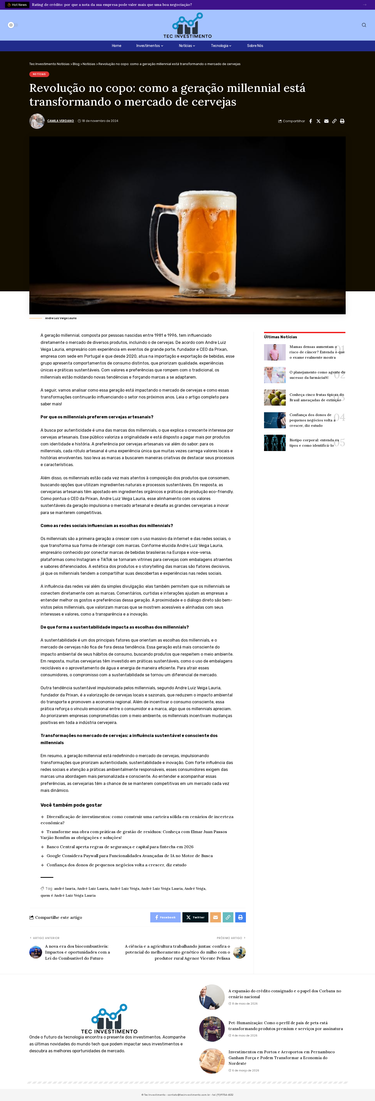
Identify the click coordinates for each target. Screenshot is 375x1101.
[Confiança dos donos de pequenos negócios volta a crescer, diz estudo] (275, 420)
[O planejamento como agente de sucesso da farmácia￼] (275, 375)
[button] (364, 4)
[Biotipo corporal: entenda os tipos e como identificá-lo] (275, 443)
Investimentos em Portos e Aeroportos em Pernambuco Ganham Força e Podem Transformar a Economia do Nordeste (282, 1057)
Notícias (39, 74)
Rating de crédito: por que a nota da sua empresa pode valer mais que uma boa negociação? (112, 4)
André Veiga (194, 888)
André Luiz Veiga (124, 888)
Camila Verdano (60, 121)
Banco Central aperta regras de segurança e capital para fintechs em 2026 (120, 846)
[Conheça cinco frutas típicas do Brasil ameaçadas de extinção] (275, 398)
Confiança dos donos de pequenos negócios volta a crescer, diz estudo (116, 864)
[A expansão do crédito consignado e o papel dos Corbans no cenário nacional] (212, 997)
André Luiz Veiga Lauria (162, 888)
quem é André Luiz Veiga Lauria (68, 895)
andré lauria (64, 888)
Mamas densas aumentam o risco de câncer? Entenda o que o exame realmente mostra (317, 352)
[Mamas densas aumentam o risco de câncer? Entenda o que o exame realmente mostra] (275, 352)
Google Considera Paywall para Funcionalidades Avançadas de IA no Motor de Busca (130, 855)
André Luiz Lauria (92, 888)
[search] (364, 25)
